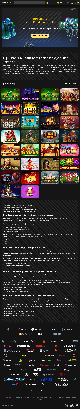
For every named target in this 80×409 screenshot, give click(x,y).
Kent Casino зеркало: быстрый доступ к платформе (18, 205)
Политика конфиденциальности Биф (32, 390)
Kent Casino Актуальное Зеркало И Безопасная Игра (19, 211)
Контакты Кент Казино (52, 390)
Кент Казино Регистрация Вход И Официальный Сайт (19, 209)
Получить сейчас (40, 36)
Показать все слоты (69, 83)
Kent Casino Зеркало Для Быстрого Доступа (16, 207)
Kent (7, 2)
